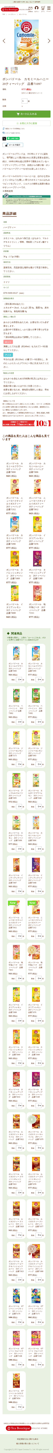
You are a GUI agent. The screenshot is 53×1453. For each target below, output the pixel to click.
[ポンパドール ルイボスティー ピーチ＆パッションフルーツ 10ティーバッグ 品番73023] (16, 1251)
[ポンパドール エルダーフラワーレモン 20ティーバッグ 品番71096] (16, 822)
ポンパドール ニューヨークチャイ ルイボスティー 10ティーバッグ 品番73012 (37, 504)
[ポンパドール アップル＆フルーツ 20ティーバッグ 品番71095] (16, 780)
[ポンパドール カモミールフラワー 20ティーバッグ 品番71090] (14, 524)
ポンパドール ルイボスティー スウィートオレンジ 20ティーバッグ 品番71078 (35, 1179)
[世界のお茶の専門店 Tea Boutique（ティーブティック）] (15, 11)
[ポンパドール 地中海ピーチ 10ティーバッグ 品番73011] (16, 952)
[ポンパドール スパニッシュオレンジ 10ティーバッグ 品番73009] (16, 1036)
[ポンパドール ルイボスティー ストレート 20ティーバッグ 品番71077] (36, 1208)
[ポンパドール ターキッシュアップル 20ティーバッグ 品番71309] (37, 558)
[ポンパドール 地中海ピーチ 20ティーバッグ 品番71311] (37, 593)
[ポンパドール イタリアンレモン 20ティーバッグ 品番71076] (37, 524)
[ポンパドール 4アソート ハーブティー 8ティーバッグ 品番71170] (16, 1296)
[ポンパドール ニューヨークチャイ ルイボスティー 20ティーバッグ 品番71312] (14, 486)
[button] (5, 41)
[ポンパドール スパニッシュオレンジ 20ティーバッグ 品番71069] (14, 558)
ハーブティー (12, 14)
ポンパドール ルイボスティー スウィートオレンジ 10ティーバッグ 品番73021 (16, 1179)
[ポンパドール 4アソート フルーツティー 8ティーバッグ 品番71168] (16, 1338)
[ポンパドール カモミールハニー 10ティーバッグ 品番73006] (37, 452)
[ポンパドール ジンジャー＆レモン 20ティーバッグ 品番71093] (36, 738)
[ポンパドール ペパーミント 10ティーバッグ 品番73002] (16, 695)
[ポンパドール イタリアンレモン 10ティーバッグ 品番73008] (14, 593)
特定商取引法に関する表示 (27, 1439)
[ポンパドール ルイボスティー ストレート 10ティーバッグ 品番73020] (16, 1208)
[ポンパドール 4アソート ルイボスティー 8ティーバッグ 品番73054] (16, 1380)
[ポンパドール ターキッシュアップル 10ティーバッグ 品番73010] (16, 1079)
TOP (4, 14)
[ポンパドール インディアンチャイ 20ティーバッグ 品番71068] (36, 865)
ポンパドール (23, 14)
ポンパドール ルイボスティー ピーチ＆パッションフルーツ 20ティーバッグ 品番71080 (35, 1266)
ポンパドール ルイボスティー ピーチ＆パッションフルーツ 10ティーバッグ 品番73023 (16, 1266)
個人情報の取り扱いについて (27, 1444)
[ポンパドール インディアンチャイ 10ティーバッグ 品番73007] (16, 865)
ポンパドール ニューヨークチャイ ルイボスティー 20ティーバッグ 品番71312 (14, 504)
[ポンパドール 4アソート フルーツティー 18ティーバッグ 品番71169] (36, 1338)
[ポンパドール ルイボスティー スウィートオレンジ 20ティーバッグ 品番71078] (36, 1164)
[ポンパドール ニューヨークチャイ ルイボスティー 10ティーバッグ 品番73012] (37, 486)
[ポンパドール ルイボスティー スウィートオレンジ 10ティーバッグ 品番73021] (16, 1164)
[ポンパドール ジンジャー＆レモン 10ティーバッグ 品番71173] (16, 738)
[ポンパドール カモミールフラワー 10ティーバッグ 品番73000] (14, 452)
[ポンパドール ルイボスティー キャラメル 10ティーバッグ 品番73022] (16, 1121)
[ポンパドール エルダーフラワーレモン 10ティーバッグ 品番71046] (36, 780)
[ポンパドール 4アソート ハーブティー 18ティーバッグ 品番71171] (36, 1296)
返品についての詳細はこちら (15, 128)
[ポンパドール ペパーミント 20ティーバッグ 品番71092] (36, 695)
